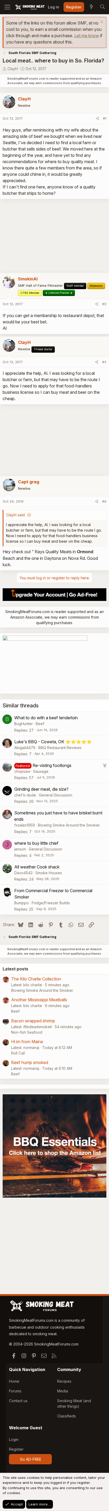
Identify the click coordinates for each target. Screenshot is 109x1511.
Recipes (64, 1381)
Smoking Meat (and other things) (74, 1403)
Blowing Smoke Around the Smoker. (69, 825)
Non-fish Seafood (26, 1032)
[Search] (102, 7)
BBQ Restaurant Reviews (59, 747)
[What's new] (91, 7)
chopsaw (22, 771)
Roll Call (18, 1053)
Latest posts (15, 968)
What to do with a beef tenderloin (46, 717)
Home (14, 1381)
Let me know (86, 35)
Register (16, 1449)
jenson (20, 849)
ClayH (12, 68)
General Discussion (55, 795)
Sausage (40, 771)
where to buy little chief (36, 843)
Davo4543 (23, 873)
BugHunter (23, 723)
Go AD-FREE (30, 1459)
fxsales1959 (24, 825)
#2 (104, 304)
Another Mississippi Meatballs (39, 999)
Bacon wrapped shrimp (33, 1020)
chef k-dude (25, 795)
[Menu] (7, 7)
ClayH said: (15, 515)
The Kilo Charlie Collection (36, 979)
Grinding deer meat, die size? (41, 789)
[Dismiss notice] (101, 22)
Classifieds (66, 1416)
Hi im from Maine (27, 1041)
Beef (40, 723)
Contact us (18, 1400)
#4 (104, 501)
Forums (15, 1391)
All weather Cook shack (37, 866)
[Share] (97, 118)
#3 (104, 362)
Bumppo (21, 903)
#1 (104, 118)
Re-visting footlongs (52, 765)
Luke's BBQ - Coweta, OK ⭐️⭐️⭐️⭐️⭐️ (53, 741)
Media (62, 1391)
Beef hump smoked (29, 1062)
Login (14, 1439)
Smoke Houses (48, 873)
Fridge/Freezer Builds (51, 903)
